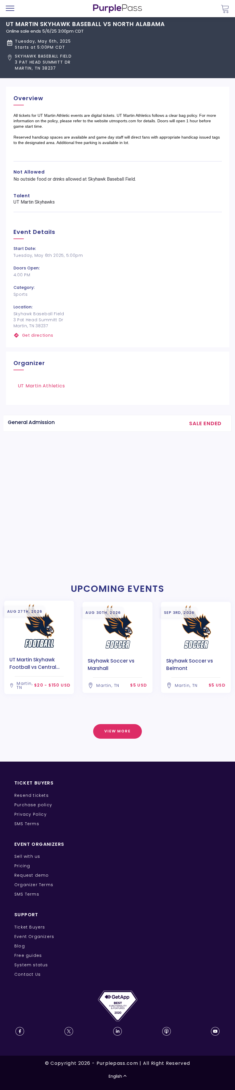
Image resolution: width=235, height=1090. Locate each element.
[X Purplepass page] (68, 1031)
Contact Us (27, 974)
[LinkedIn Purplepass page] (117, 1031)
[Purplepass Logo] (117, 8)
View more (117, 731)
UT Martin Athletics (41, 386)
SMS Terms (26, 824)
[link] (117, 335)
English (115, 1076)
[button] (85, 62)
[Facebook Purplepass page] (19, 1031)
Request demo (31, 875)
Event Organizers (34, 936)
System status (31, 965)
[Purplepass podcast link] (166, 1031)
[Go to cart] (225, 8)
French (21, 1056)
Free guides (28, 955)
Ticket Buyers (29, 927)
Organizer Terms (33, 885)
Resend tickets (31, 795)
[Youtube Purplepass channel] (215, 1031)
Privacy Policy (30, 814)
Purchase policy (33, 805)
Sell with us (27, 856)
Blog (19, 946)
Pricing (22, 866)
